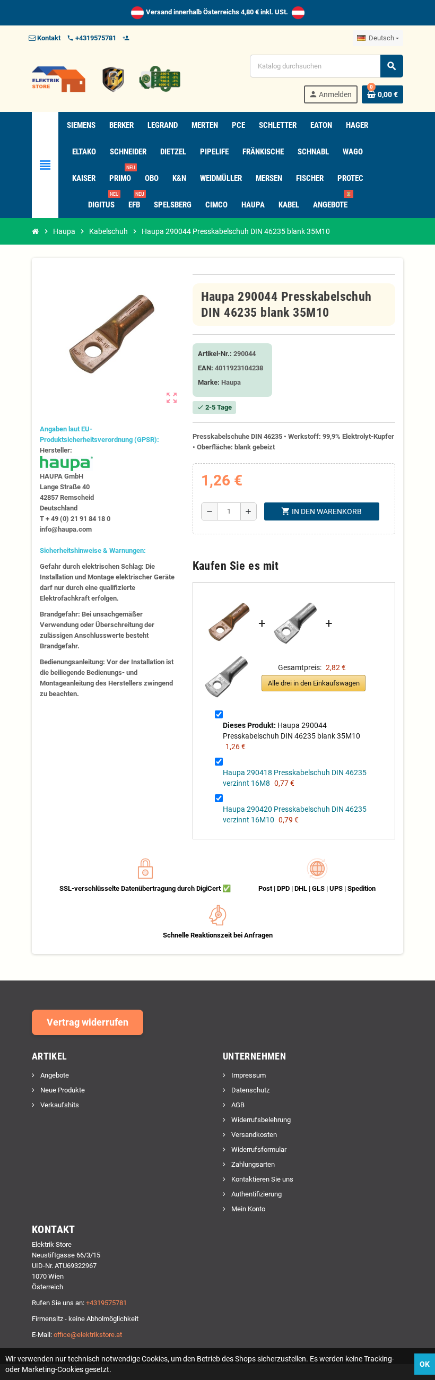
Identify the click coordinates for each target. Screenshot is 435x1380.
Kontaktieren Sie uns (261, 1179)
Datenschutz (249, 1090)
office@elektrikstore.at (88, 1335)
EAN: (205, 368)
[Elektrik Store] (106, 78)
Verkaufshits (59, 1105)
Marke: (209, 382)
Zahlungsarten (252, 1164)
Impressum (248, 1075)
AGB (237, 1105)
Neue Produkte (62, 1090)
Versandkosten (253, 1135)
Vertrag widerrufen (87, 1022)
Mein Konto (247, 1209)
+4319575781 (106, 1303)
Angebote (54, 1075)
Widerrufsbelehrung (260, 1120)
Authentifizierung (256, 1194)
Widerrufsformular (258, 1149)
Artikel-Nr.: (215, 354)
